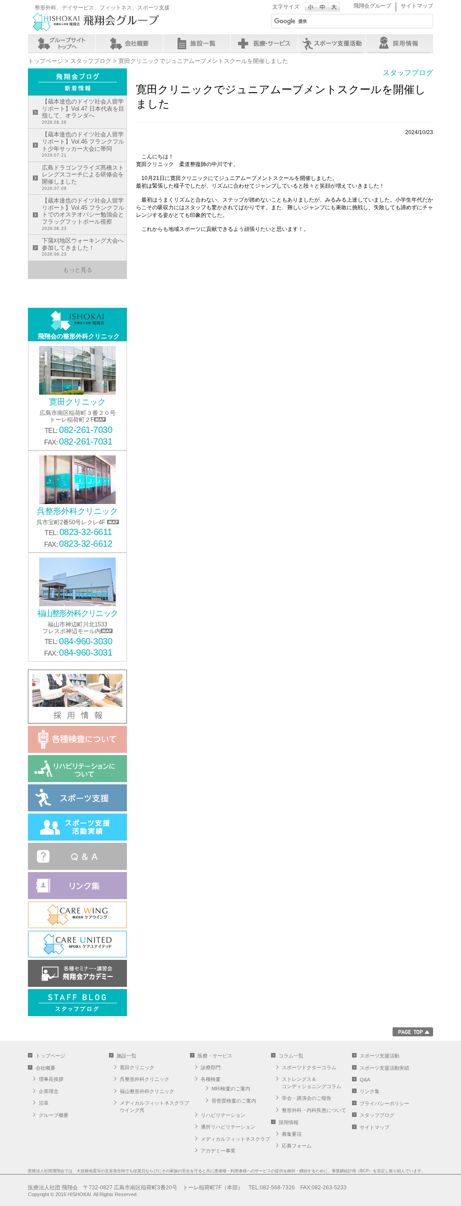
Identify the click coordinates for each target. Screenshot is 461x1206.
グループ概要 (53, 1115)
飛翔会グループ (372, 6)
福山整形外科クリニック (147, 1091)
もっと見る (77, 269)
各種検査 (211, 1079)
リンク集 (370, 1091)
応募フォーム (297, 1145)
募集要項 (292, 1134)
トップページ (45, 61)
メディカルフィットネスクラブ (235, 1139)
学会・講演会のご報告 (306, 1098)
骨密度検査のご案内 (234, 1100)
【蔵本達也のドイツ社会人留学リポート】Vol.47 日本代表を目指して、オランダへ (83, 111)
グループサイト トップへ (61, 43)
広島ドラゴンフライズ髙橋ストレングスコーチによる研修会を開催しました (83, 177)
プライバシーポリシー (384, 1103)
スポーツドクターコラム (309, 1067)
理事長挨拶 (51, 1079)
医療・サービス (264, 43)
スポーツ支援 (332, 43)
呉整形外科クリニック (144, 1079)
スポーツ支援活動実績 (384, 1068)
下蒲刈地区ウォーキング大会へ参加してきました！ (83, 246)
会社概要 (129, 43)
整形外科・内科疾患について (314, 1110)
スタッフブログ (90, 61)
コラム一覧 (291, 1055)
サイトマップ (417, 6)
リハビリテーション (223, 1115)
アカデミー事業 (218, 1150)
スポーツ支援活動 (379, 1055)
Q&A (365, 1079)
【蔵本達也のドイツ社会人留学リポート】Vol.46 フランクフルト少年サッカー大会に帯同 (83, 144)
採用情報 (399, 43)
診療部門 (211, 1067)
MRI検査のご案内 (231, 1088)
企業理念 (49, 1091)
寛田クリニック (137, 1067)
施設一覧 (196, 43)
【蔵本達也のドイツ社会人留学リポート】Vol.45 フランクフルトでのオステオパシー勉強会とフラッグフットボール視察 (83, 213)
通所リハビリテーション (228, 1127)
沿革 (44, 1103)
